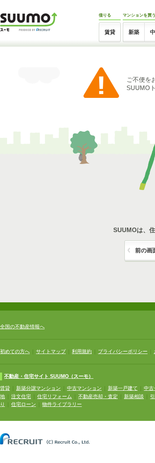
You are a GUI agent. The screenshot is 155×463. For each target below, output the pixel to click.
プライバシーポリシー (123, 351)
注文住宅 (21, 396)
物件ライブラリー (62, 404)
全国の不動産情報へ (22, 327)
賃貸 (110, 32)
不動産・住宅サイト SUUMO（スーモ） (48, 376)
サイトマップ (51, 351)
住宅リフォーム (54, 396)
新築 (134, 32)
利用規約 (82, 351)
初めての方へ (15, 351)
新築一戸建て (123, 388)
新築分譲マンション (38, 388)
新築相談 (134, 396)
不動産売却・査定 (98, 396)
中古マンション (84, 388)
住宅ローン (23, 404)
